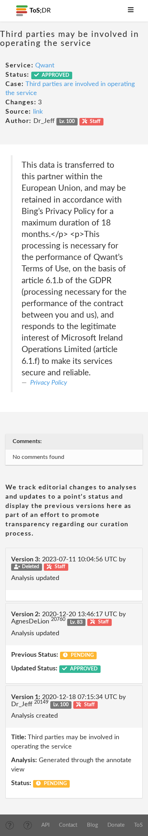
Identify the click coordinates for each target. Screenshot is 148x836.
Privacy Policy (48, 383)
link (38, 112)
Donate (116, 825)
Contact (68, 825)
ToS (138, 825)
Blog (92, 825)
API (45, 825)
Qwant (44, 65)
